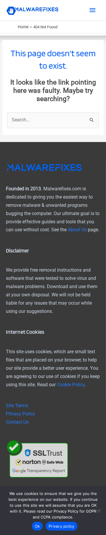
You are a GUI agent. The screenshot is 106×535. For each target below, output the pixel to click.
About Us (77, 229)
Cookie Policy (71, 384)
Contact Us (17, 422)
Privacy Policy (20, 414)
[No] (99, 510)
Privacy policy (61, 526)
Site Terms (17, 405)
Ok (37, 526)
